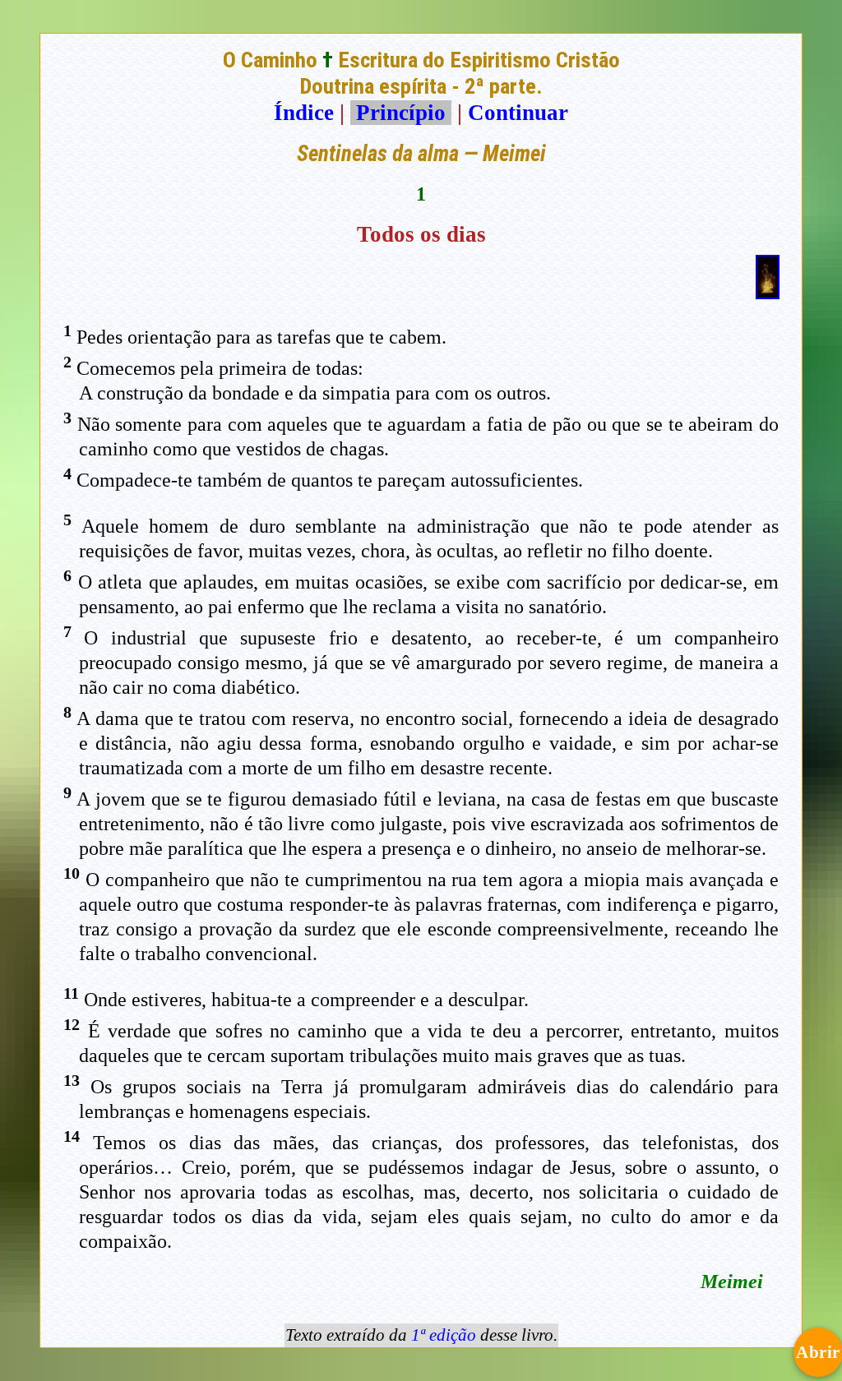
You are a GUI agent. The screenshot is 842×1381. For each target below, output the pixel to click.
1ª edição (443, 1335)
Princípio (400, 112)
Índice (304, 112)
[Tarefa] (768, 291)
